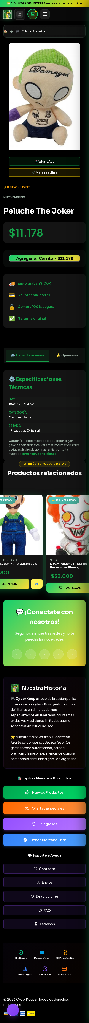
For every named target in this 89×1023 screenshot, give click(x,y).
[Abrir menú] (45, 14)
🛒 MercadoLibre (44, 172)
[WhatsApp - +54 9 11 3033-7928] (17, 654)
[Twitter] (58, 654)
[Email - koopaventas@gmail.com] (72, 654)
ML (37, 584)
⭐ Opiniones (67, 355)
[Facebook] (44, 654)
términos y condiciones (38, 453)
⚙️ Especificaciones (27, 355)
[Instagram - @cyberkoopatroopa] (30, 654)
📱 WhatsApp (44, 161)
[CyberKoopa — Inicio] (7, 14)
